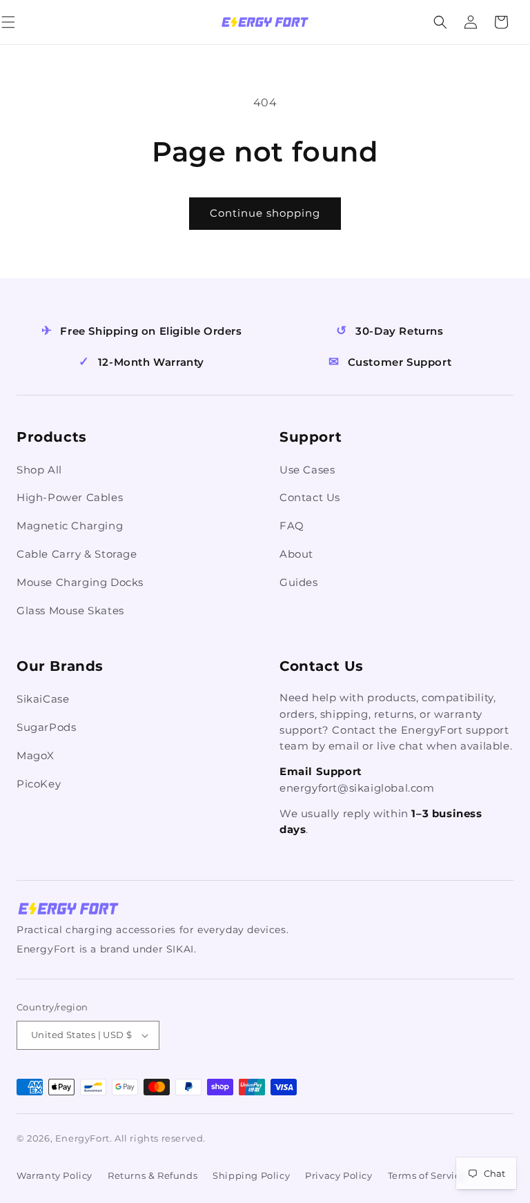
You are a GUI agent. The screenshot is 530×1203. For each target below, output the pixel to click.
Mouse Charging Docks (80, 582)
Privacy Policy (338, 1175)
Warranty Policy (54, 1175)
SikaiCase (43, 698)
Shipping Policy (251, 1175)
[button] (23, 22)
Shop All (39, 469)
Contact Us (309, 497)
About (296, 553)
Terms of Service (427, 1175)
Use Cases (307, 469)
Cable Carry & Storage (77, 553)
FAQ (291, 525)
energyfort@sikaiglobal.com (357, 787)
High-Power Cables (70, 497)
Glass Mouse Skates (70, 610)
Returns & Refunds (152, 1175)
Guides (298, 582)
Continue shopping (265, 212)
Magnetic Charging (70, 525)
